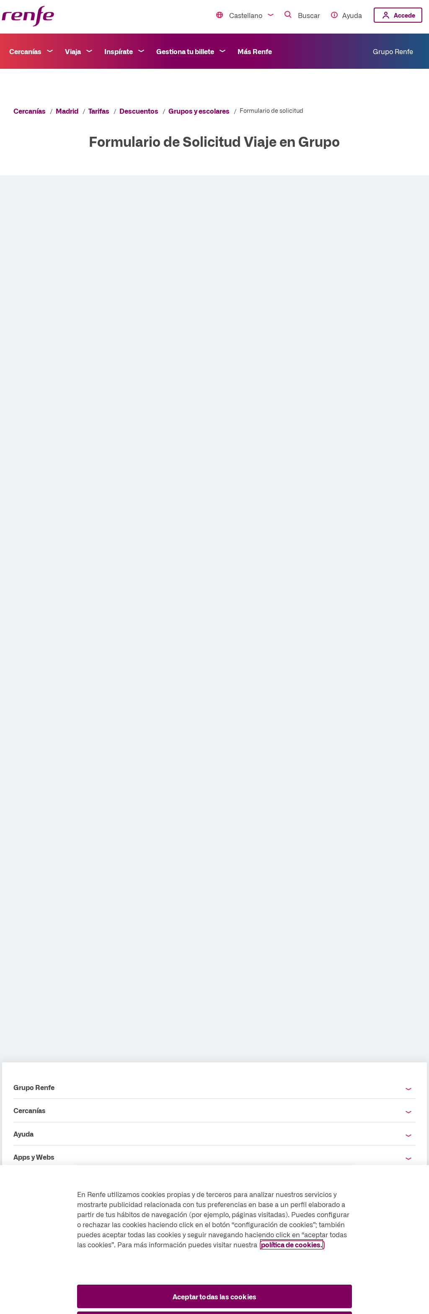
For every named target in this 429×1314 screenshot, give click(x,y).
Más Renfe (255, 51)
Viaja (73, 51)
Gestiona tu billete (185, 51)
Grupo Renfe (393, 51)
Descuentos (138, 111)
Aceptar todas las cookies (214, 1296)
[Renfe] (28, 16)
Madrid (67, 111)
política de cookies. (291, 1244)
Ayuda (352, 15)
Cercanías (25, 51)
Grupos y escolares (199, 111)
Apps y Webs (33, 1157)
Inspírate (118, 51)
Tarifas (98, 111)
